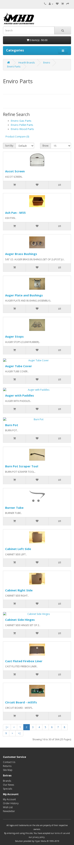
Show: (45, 145)
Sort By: (9, 145)
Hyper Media (40, 841)
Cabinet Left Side (18, 549)
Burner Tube (14, 508)
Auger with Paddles (19, 395)
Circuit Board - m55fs (21, 702)
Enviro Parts (13, 66)
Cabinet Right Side (19, 590)
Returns (7, 766)
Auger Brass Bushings (21, 254)
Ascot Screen (15, 171)
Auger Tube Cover (18, 366)
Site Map (7, 770)
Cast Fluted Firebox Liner (23, 661)
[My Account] (51, 4)
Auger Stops (14, 336)
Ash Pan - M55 (15, 213)
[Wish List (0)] (57, 4)
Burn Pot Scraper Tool (21, 466)
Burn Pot (11, 425)
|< (7, 727)
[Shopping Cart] (62, 4)
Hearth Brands (26, 62)
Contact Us (9, 762)
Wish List (8, 807)
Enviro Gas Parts (21, 120)
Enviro (46, 62)
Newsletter (9, 811)
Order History (11, 803)
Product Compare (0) (17, 136)
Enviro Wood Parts (22, 129)
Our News (8, 784)
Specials (7, 788)
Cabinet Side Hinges (20, 620)
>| (19, 733)
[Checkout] (67, 4)
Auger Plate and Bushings (24, 295)
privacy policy (39, 837)
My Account (9, 799)
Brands (7, 780)
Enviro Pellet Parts (22, 125)
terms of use (60, 833)
